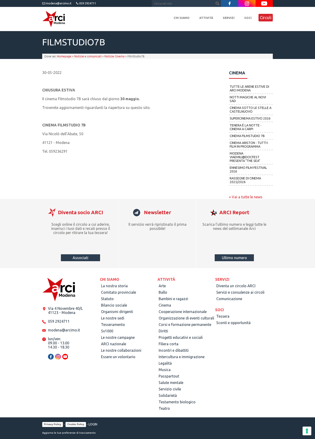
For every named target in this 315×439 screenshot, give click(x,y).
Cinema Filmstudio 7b (247, 136)
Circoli (265, 17)
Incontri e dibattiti (174, 350)
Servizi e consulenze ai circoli (240, 292)
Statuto (107, 299)
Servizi (229, 17)
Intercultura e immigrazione (182, 357)
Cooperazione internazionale (183, 312)
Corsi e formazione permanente (185, 324)
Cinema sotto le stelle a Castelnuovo (250, 109)
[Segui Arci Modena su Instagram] (247, 3)
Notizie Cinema (114, 56)
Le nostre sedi (112, 318)
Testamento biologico (177, 402)
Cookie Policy (75, 424)
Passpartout (169, 376)
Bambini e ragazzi (173, 299)
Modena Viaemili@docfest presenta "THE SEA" (245, 157)
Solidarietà (168, 395)
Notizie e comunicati (87, 56)
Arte (162, 286)
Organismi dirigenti (117, 312)
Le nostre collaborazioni (121, 350)
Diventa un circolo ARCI (236, 286)
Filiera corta (168, 344)
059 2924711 (87, 3)
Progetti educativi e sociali (181, 337)
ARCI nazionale (113, 344)
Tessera (222, 316)
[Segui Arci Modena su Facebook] (229, 3)
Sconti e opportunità (233, 323)
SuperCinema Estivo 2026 (250, 118)
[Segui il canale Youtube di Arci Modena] (264, 3)
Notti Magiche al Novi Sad (248, 99)
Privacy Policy (52, 424)
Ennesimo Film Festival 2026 (248, 169)
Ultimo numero (234, 258)
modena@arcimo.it (58, 3)
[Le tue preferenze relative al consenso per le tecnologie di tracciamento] (307, 431)
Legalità (165, 363)
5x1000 (107, 331)
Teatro (164, 408)
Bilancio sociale (114, 305)
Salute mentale (171, 382)
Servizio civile (170, 389)
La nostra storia (114, 286)
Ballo (163, 292)
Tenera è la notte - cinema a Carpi (246, 127)
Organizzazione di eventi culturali (186, 318)
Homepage (64, 56)
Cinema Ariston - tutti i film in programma (249, 144)
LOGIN (93, 424)
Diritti (163, 331)
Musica (165, 370)
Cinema (165, 305)
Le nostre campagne (118, 337)
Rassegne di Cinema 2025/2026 (245, 180)
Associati (80, 258)
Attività (206, 17)
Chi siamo (182, 17)
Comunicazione (229, 299)
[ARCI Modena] (53, 19)
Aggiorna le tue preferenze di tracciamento (69, 432)
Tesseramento (113, 324)
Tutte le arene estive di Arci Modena (249, 88)
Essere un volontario (118, 357)
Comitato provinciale (118, 292)
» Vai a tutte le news (245, 197)
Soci (248, 17)
